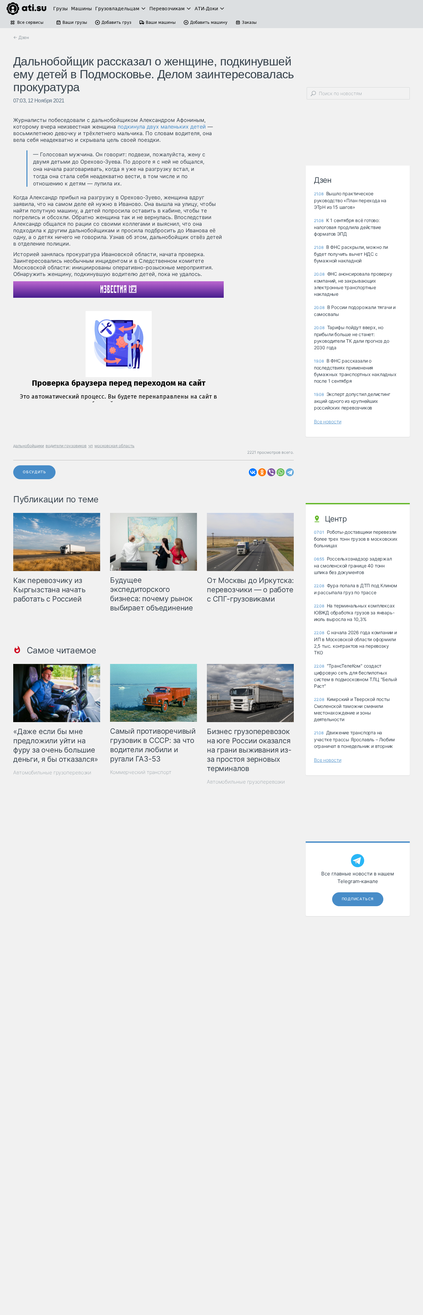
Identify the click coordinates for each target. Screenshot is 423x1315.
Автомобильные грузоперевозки (52, 772)
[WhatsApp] (281, 472)
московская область (115, 445)
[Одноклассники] (262, 472)
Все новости (327, 421)
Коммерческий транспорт (141, 772)
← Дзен (21, 37)
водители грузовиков (66, 445)
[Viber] (271, 472)
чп (90, 445)
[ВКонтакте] (253, 472)
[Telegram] (290, 472)
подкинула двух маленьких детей (162, 126)
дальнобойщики (28, 445)
